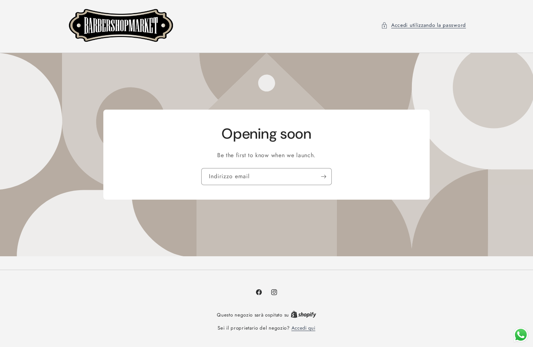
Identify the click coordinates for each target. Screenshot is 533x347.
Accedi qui (303, 327)
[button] (423, 25)
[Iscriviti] (323, 176)
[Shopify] (303, 314)
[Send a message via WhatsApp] (520, 334)
